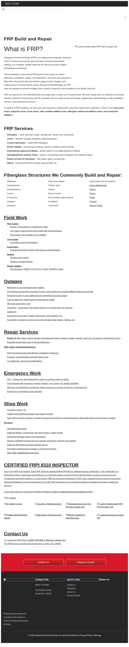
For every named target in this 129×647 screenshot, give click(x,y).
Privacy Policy (85, 635)
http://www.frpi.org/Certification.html (76, 492)
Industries (71, 588)
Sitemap (97, 635)
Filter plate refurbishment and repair (23, 453)
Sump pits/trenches (98, 185)
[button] (125, 18)
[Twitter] (110, 584)
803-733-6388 (36, 540)
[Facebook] (105, 584)
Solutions (71, 585)
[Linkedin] (100, 584)
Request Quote (73, 595)
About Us (71, 592)
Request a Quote (53, 540)
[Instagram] (115, 584)
